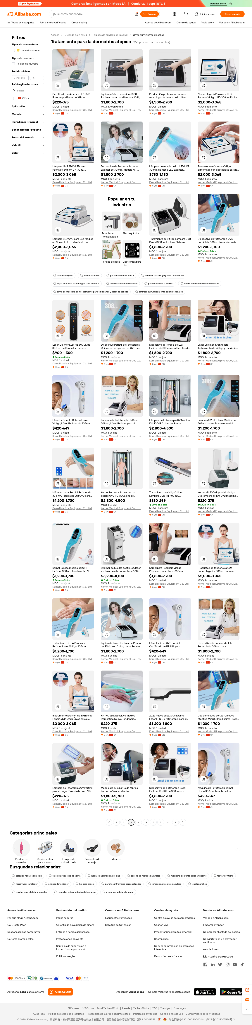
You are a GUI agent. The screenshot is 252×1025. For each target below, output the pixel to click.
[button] (136, 14)
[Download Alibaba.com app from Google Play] (232, 991)
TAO (154, 1008)
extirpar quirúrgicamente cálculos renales (161, 291)
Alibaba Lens (25, 991)
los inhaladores (91, 275)
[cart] (186, 14)
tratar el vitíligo (225, 876)
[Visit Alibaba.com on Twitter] (220, 964)
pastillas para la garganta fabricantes (164, 275)
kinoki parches (199, 884)
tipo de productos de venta (67, 876)
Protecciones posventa (69, 938)
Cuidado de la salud (76, 34)
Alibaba (55, 34)
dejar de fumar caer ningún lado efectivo (78, 283)
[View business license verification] (159, 1019)
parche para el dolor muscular (31, 892)
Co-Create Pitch (16, 924)
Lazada (126, 1008)
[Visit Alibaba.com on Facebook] (205, 964)
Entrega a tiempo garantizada (72, 931)
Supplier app (136, 991)
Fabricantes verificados (118, 917)
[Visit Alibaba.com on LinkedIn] (212, 964)
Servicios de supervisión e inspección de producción (71, 947)
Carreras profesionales (20, 938)
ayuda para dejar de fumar (120, 892)
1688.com (88, 1008)
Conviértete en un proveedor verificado (220, 940)
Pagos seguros (64, 917)
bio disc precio (86, 884)
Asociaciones (211, 949)
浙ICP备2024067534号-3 (220, 1019)
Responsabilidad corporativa (23, 931)
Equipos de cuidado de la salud (109, 34)
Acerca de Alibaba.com (21, 910)
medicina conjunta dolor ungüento (189, 876)
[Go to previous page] (109, 822)
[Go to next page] (182, 822)
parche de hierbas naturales (145, 876)
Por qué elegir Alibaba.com (22, 917)
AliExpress (73, 1008)
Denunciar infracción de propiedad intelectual (174, 947)
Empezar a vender (213, 924)
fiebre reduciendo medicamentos (201, 283)
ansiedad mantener (58, 884)
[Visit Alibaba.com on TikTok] (242, 964)
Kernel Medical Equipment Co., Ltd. (72, 109)
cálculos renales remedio (29, 876)
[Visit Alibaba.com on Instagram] (227, 964)
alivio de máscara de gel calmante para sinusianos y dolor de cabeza (92, 291)
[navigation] (28, 429)
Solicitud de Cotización (118, 924)
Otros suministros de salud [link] (148, 34)
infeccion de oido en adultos (166, 884)
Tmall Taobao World (108, 1008)
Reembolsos (161, 938)
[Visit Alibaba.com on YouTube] (235, 964)
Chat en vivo (161, 924)
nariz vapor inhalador (27, 884)
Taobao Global (141, 1008)
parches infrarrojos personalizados (123, 884)
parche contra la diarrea (161, 283)
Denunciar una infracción (168, 956)
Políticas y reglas (65, 956)
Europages (179, 1008)
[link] (247, 990)
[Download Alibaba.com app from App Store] (205, 991)
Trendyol (165, 1008)
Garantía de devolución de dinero (75, 924)
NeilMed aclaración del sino (105, 876)
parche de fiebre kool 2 (122, 275)
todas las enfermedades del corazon (77, 892)
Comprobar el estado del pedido (221, 931)
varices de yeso (65, 275)
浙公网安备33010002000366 (186, 1019)
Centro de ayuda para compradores (174, 917)
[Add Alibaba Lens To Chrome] (60, 991)
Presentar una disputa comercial (172, 931)
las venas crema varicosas (123, 283)
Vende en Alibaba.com (216, 917)
